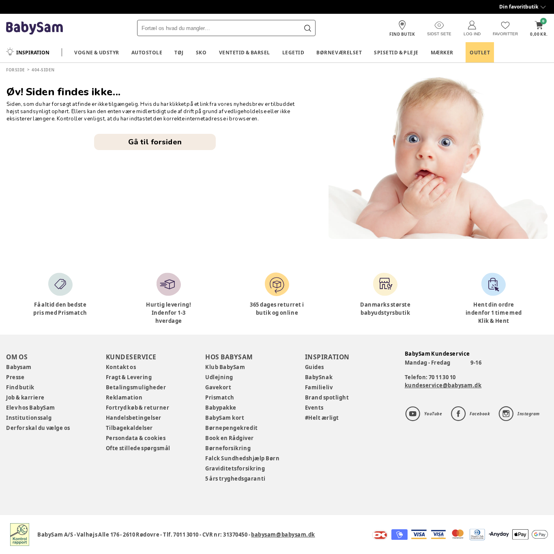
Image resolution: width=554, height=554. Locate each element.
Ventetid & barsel (244, 52)
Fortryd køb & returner (138, 407)
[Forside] (34, 28)
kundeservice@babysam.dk (443, 385)
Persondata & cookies (136, 438)
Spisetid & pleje (396, 52)
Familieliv (319, 387)
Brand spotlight (327, 397)
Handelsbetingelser (133, 417)
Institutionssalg (29, 417)
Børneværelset (339, 52)
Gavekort (218, 387)
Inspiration (32, 52)
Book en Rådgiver (229, 438)
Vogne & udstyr (96, 52)
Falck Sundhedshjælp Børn (242, 458)
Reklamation (124, 397)
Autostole (147, 52)
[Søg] (307, 28)
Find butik (20, 387)
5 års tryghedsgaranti (235, 478)
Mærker (442, 52)
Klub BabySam (225, 367)
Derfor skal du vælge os (38, 428)
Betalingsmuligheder (136, 387)
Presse (15, 377)
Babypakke (220, 407)
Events (314, 407)
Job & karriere (25, 397)
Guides (314, 367)
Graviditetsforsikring (235, 468)
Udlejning (219, 377)
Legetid (293, 52)
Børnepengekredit (231, 428)
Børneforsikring (228, 448)
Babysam (19, 367)
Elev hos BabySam (30, 407)
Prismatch (219, 397)
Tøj (179, 52)
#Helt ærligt (322, 417)
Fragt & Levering (129, 377)
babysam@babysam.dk (283, 534)
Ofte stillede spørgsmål (138, 448)
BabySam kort (224, 417)
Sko (201, 52)
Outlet (480, 52)
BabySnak (319, 377)
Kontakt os (121, 367)
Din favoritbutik (518, 6)
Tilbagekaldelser (129, 428)
